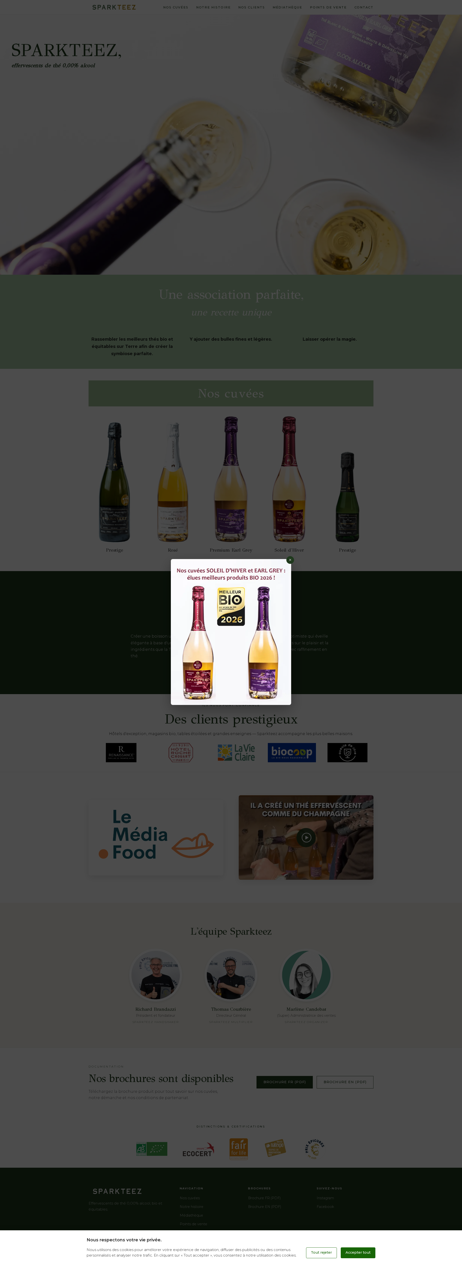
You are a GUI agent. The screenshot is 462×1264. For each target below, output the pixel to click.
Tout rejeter (321, 1252)
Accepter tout (358, 1252)
